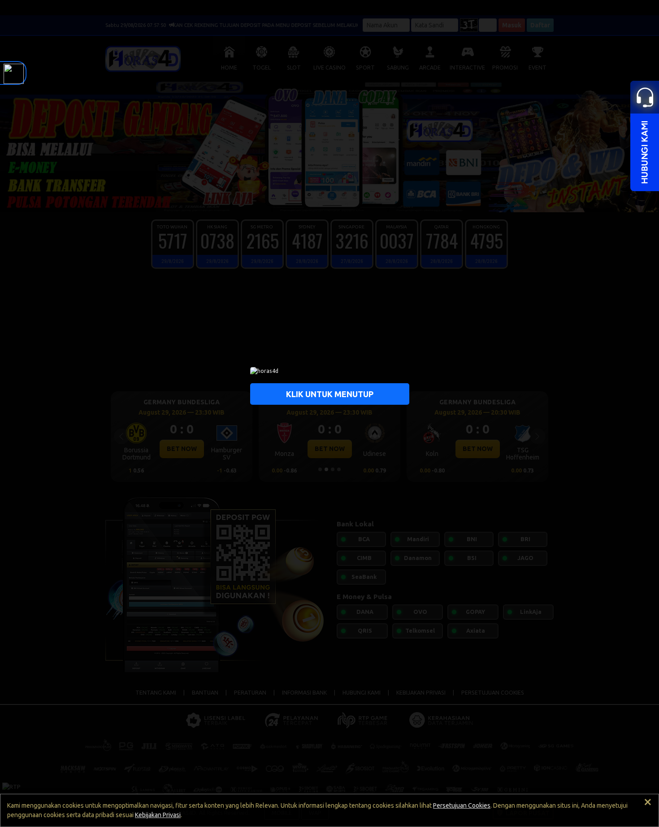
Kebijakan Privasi (158, 814)
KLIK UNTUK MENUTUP (329, 393)
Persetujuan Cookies (461, 805)
